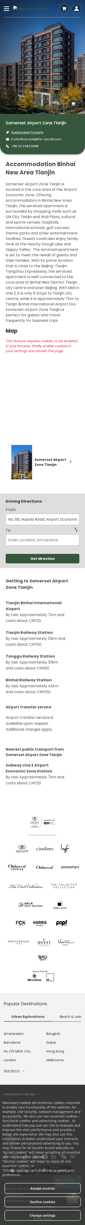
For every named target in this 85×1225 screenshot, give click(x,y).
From (11, 509)
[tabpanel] (42, 1052)
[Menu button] (6, 8)
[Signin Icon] (76, 8)
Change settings (42, 1215)
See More (12, 1070)
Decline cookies (42, 1202)
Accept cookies (42, 1188)
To (8, 530)
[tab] (28, 1017)
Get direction (42, 558)
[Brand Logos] (22, 848)
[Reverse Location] (76, 530)
